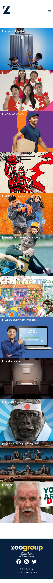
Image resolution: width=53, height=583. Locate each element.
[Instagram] (26, 561)
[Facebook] (19, 561)
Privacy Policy (32, 572)
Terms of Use (21, 572)
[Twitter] (34, 561)
